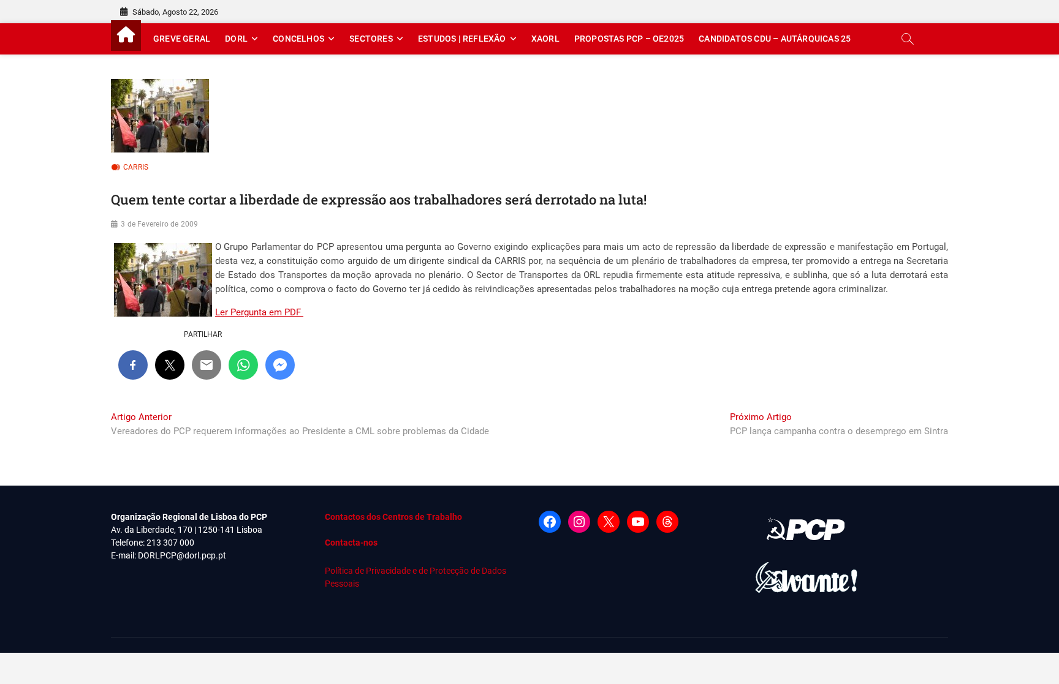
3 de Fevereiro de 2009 (159, 224)
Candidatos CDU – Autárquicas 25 (775, 38)
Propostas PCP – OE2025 (629, 38)
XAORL (545, 38)
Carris (135, 167)
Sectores (371, 38)
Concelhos (298, 38)
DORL (236, 38)
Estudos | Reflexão (462, 38)
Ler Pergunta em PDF (259, 312)
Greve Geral (181, 38)
